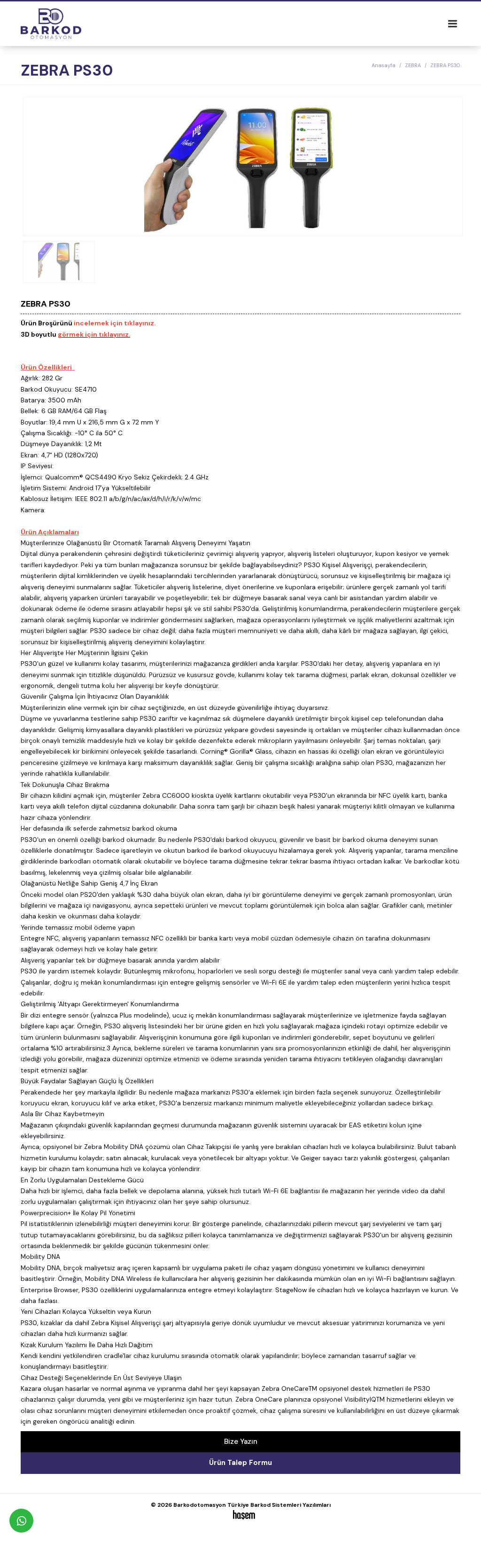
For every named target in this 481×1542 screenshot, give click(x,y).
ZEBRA (413, 65)
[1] (452, 24)
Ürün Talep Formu (240, 1462)
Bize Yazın (240, 1441)
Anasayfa (384, 65)
